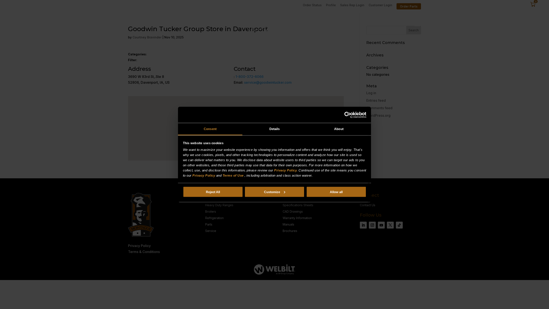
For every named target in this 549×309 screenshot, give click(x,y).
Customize (272, 192)
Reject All (213, 192)
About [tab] (339, 129)
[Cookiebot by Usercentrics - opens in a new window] (347, 115)
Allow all (336, 192)
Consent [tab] (210, 129)
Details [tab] (274, 129)
